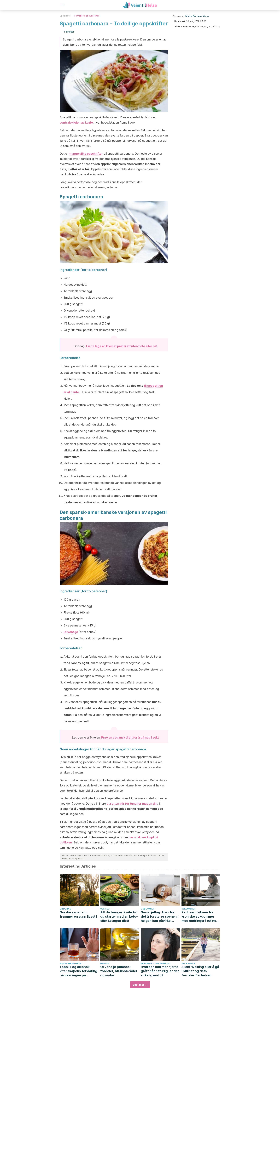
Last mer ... (140, 984)
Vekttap (105, 909)
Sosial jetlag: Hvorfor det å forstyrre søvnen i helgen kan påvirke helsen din (159, 916)
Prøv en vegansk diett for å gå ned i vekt (130, 737)
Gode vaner (147, 909)
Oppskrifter (65, 16)
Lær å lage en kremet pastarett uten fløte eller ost (121, 346)
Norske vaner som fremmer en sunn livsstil (78, 914)
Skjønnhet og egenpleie (155, 963)
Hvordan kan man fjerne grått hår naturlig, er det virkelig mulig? (160, 971)
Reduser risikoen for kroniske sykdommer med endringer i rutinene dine (200, 916)
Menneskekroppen (70, 963)
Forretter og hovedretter (86, 16)
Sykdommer (188, 909)
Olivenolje (71, 632)
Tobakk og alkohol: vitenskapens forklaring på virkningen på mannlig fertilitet (78, 971)
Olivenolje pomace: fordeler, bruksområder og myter (118, 971)
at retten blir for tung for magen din (132, 803)
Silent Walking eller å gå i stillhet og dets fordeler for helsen (200, 971)
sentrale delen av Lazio (76, 122)
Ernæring (65, 909)
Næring (104, 963)
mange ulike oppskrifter (86, 153)
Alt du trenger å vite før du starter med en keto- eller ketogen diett (119, 916)
